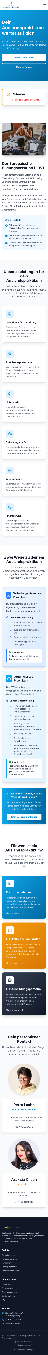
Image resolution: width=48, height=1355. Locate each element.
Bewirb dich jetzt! (24, 57)
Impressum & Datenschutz (24, 1342)
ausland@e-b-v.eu (12, 1323)
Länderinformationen (10, 1271)
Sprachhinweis (24, 1345)
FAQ (3, 1300)
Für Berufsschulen (9, 1259)
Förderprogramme (9, 1267)
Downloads (6, 1284)
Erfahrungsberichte (9, 1292)
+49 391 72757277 (13, 1319)
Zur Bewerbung (8, 1296)
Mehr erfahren (24, 67)
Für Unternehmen (9, 1255)
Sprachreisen (7, 1288)
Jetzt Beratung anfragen (24, 817)
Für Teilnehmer (8, 1263)
